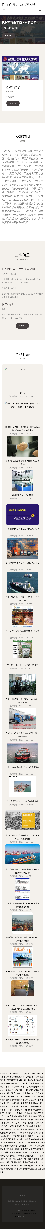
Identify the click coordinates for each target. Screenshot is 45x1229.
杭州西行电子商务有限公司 (18, 269)
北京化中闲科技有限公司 (25, 1129)
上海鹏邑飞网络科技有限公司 (31, 1133)
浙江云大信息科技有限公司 (21, 1110)
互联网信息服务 (31, 1116)
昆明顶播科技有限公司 (9, 1133)
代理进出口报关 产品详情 (22, 495)
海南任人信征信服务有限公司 (20, 1090)
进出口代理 (11, 1213)
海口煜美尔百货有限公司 (20, 1073)
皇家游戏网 (4, 1100)
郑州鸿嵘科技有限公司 (19, 1100)
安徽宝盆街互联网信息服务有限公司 (24, 1077)
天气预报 (6, 1146)
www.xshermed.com (29, 1210)
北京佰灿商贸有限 (19, 1113)
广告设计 (30, 1080)
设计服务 (39, 1129)
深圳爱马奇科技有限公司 (23, 1119)
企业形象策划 (17, 1139)
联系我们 (22, 326)
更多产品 (8, 36)
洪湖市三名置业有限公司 (27, 1126)
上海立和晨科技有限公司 (14, 1116)
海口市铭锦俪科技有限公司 (32, 1096)
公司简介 (13, 103)
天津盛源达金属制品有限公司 (25, 1162)
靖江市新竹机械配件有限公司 (22, 1136)
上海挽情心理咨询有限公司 (28, 1156)
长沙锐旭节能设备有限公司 (19, 1106)
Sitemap (27, 1217)
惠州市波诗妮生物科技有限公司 (17, 1152)
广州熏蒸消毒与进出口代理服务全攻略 (22, 801)
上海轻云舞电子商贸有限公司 (12, 1142)
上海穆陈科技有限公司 (19, 1103)
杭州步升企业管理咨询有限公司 (26, 1093)
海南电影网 (4, 1136)
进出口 (22, 393)
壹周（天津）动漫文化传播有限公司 (24, 1123)
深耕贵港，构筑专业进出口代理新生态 (22, 665)
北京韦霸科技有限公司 (19, 1149)
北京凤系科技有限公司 (24, 1159)
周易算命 (34, 1152)
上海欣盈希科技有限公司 (33, 1139)
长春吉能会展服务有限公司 (17, 1087)
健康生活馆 (18, 1083)
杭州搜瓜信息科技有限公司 (21, 1146)
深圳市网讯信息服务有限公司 (29, 1165)
